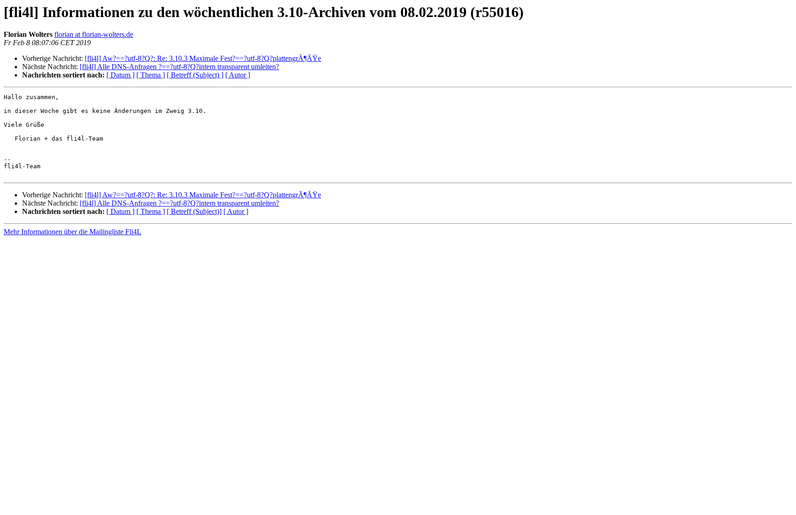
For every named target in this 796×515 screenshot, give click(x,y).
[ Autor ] (237, 75)
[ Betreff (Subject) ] (195, 75)
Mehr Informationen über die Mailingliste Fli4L (72, 232)
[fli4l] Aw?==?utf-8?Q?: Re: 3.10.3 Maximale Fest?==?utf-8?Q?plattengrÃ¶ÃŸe (203, 58)
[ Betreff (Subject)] (194, 211)
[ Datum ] (120, 75)
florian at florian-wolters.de (93, 34)
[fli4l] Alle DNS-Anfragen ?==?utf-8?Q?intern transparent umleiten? (179, 67)
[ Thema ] (150, 75)
